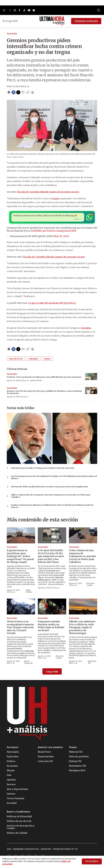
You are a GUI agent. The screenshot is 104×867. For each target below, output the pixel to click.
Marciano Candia (91, 584)
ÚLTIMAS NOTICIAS (86, 21)
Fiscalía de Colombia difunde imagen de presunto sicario (48, 191)
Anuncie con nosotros (50, 747)
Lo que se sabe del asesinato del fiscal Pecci (52, 303)
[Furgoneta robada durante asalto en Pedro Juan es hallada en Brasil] (52, 607)
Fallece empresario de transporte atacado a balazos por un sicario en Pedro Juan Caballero (50, 496)
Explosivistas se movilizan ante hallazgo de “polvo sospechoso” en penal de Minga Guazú (20, 556)
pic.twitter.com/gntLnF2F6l (59, 230)
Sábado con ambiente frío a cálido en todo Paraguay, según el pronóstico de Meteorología (82, 627)
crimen (55, 198)
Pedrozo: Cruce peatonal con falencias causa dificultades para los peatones (44, 377)
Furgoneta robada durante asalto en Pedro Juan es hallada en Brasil (51, 626)
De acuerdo (91, 861)
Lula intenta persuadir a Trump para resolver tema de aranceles (42, 468)
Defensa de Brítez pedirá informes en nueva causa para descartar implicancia (49, 487)
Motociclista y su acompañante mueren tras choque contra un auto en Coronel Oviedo (20, 627)
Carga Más (52, 671)
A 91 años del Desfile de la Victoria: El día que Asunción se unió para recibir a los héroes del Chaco (51, 556)
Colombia (85, 328)
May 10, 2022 (61, 236)
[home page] (52, 21)
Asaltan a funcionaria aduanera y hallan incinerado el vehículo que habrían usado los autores (52, 506)
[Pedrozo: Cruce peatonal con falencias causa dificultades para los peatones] (91, 376)
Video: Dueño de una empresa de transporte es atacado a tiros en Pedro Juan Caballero (82, 556)
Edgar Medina (29, 591)
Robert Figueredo (28, 662)
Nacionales (12, 34)
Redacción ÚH (36, 380)
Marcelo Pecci (16, 359)
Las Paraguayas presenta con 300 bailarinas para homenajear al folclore (54, 477)
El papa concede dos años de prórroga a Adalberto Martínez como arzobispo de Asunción (44, 392)
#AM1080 (36, 230)
